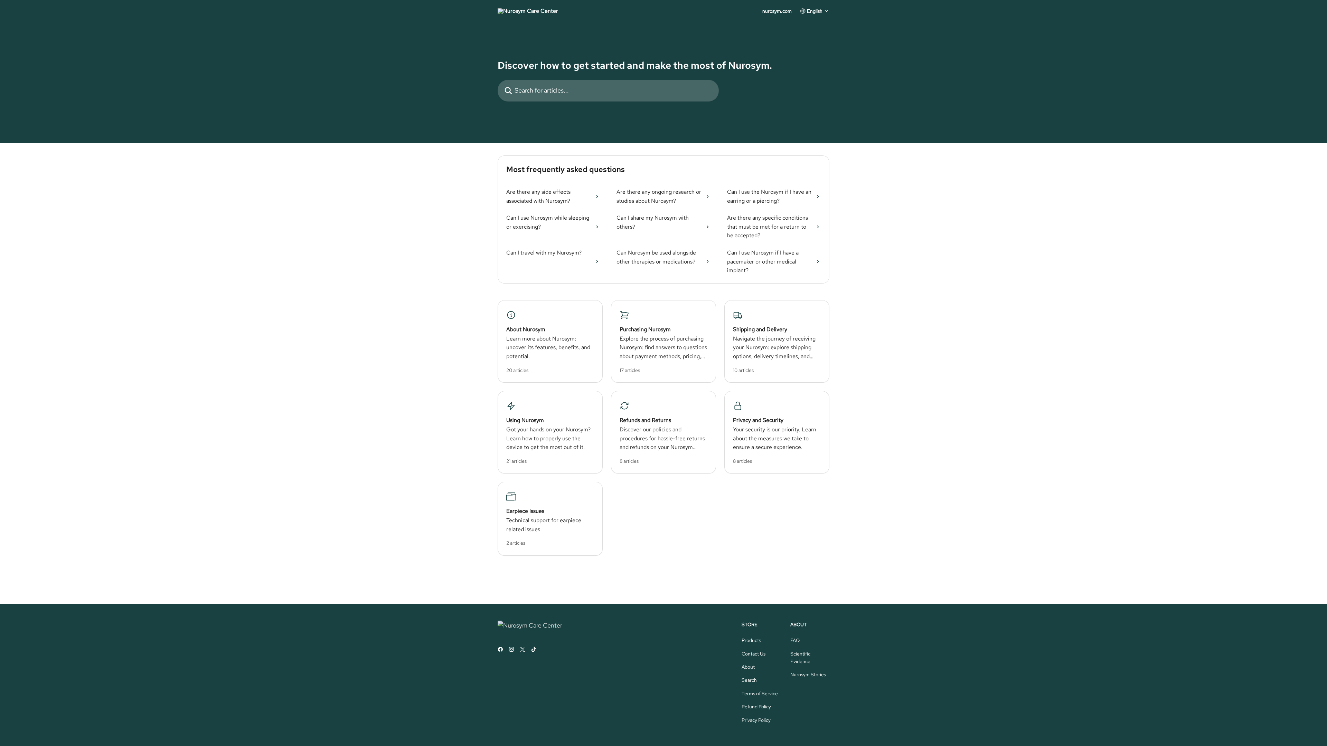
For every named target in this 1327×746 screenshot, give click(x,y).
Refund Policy (756, 707)
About (748, 667)
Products (751, 640)
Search (749, 680)
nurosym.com (777, 11)
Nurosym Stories (808, 674)
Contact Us (753, 654)
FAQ (795, 640)
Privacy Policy (756, 720)
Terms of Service (760, 693)
